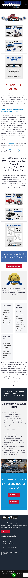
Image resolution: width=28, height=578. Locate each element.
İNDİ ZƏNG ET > (14, 495)
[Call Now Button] (14, 575)
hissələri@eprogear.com (8, 549)
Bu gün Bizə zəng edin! (14, 266)
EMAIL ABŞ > (14, 502)
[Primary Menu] (26, 5)
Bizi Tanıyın (5, 531)
